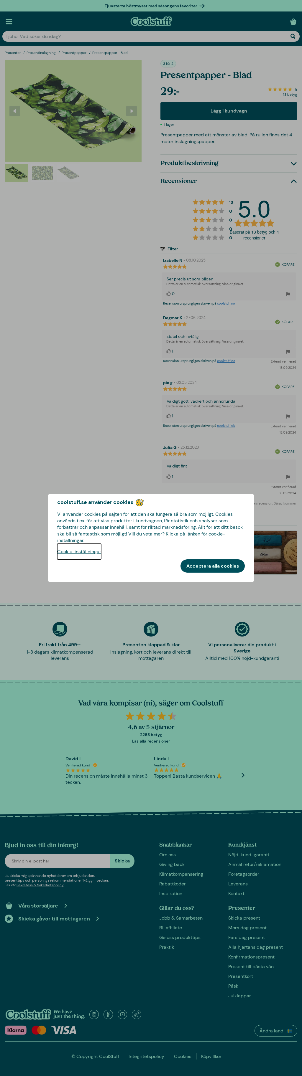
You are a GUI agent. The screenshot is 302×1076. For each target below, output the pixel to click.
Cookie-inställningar (79, 551)
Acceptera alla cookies (212, 566)
